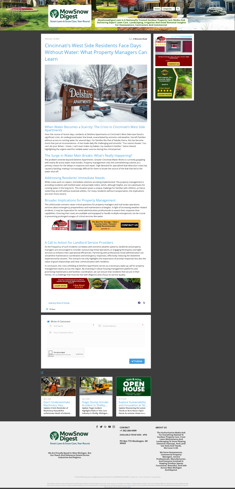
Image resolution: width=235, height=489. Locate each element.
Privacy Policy (155, 477)
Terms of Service (144, 477)
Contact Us (134, 477)
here (129, 487)
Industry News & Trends (59, 303)
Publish (138, 361)
